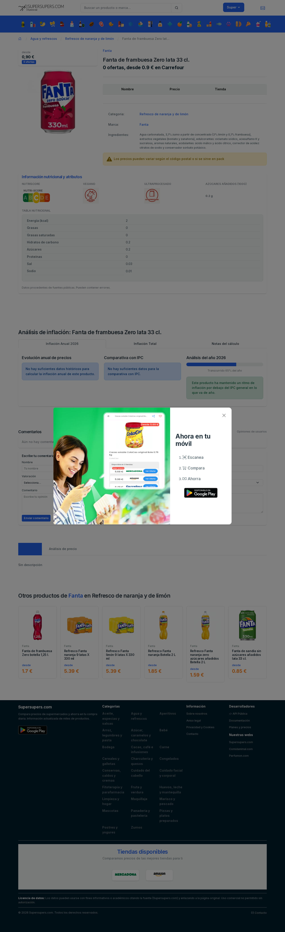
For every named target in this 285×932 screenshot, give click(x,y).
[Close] (224, 415)
